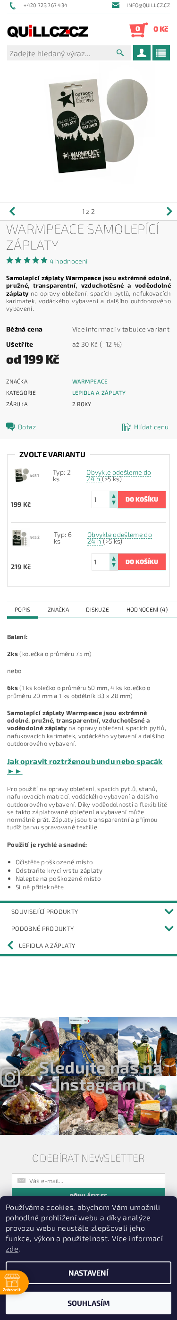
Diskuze (97, 609)
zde (12, 1248)
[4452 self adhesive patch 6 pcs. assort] (20, 537)
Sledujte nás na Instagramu (100, 1075)
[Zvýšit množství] (114, 495)
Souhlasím (88, 1302)
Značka (58, 609)
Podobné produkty (42, 928)
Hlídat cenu (151, 427)
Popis (23, 609)
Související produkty (44, 911)
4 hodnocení (69, 261)
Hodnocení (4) (147, 609)
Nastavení (88, 1272)
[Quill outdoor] (48, 29)
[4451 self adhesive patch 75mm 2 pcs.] (20, 475)
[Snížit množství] (114, 503)
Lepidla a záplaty (99, 392)
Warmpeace (90, 381)
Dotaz (27, 427)
